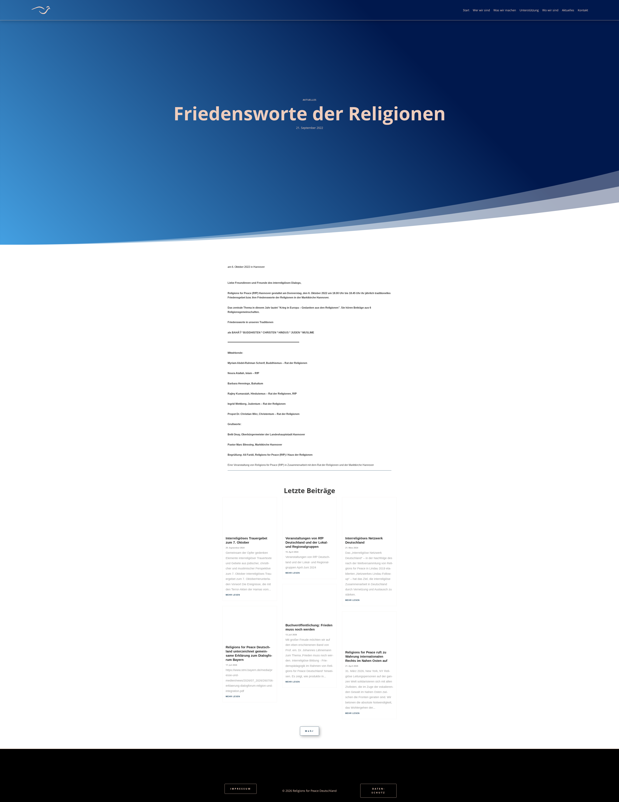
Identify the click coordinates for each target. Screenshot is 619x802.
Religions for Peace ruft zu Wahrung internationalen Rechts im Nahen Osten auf (366, 656)
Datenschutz (378, 790)
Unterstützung (529, 10)
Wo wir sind (550, 10)
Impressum (240, 788)
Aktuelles (568, 10)
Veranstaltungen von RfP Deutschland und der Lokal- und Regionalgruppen (306, 542)
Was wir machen (504, 10)
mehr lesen (233, 595)
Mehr (309, 730)
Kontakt (583, 10)
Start (466, 10)
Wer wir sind (481, 10)
